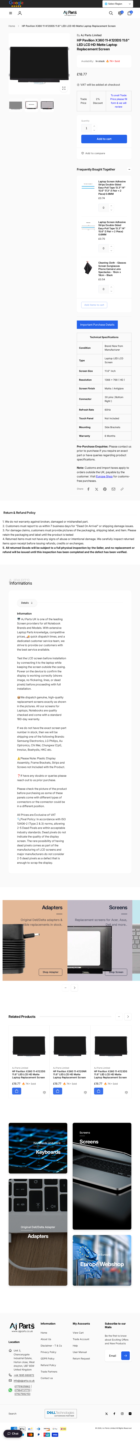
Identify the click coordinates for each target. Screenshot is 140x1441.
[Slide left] (65, 987)
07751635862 (22, 1386)
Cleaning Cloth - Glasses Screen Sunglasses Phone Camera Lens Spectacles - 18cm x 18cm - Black (112, 269)
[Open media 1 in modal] (39, 63)
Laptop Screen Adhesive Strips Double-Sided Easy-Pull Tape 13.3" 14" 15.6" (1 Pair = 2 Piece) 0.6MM (112, 228)
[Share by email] (113, 489)
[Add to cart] (16, 1091)
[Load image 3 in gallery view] (47, 105)
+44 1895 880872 (24, 1375)
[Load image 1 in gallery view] (15, 105)
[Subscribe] (125, 1355)
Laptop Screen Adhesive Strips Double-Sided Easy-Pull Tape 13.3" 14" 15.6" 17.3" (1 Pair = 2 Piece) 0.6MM (112, 187)
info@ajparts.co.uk (24, 1380)
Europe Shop (104, 476)
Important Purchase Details (97, 324)
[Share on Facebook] (88, 489)
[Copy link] (122, 489)
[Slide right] (74, 987)
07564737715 (22, 1390)
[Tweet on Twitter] (96, 489)
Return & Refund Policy (19, 512)
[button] (10, 13)
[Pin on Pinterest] (105, 489)
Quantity (85, 121)
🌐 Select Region (113, 4)
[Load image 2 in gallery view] (31, 105)
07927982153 (22, 1393)
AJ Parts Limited (89, 35)
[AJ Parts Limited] (22, 1332)
